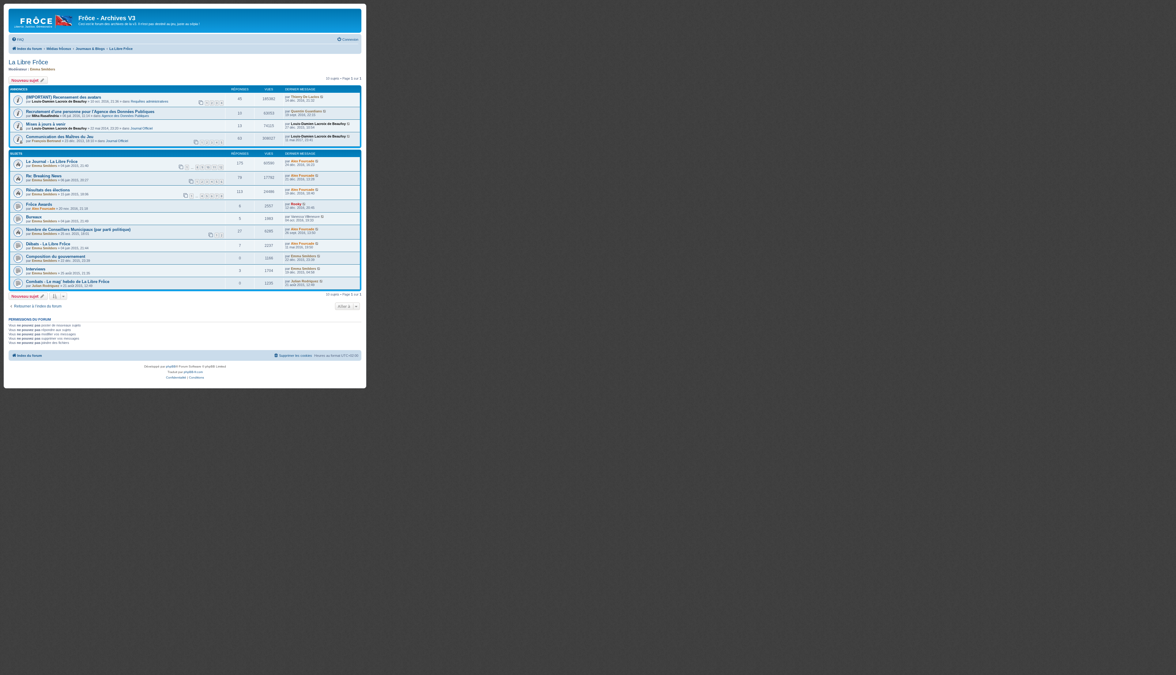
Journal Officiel (141, 128)
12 (220, 167)
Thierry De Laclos (305, 97)
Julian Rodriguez (45, 286)
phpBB (171, 366)
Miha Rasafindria (45, 116)
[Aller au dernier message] (322, 97)
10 (207, 167)
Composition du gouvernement (55, 256)
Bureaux (34, 217)
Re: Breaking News (44, 176)
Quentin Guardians (306, 111)
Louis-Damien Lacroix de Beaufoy (59, 101)
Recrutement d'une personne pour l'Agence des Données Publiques (90, 111)
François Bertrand (46, 141)
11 (214, 167)
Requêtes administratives (149, 101)
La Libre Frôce (28, 62)
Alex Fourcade (302, 161)
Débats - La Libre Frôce (48, 244)
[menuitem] (18, 39)
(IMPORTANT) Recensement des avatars (63, 97)
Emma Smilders (42, 69)
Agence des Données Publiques (125, 116)
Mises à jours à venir (46, 124)
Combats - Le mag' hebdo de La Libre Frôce (67, 281)
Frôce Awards (39, 204)
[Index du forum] (44, 20)
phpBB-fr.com (193, 372)
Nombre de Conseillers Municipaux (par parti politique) (78, 229)
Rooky (296, 204)
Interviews (35, 269)
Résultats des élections (48, 190)
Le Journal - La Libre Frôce (51, 161)
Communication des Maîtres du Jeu (59, 136)
